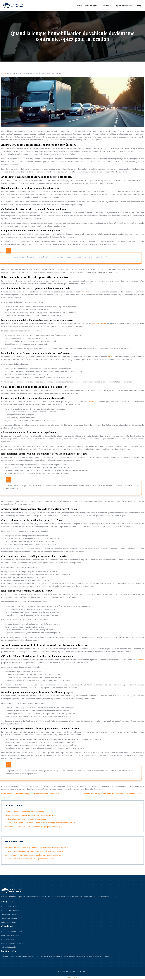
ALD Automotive (99, 323)
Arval (110, 356)
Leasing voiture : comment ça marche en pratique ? (26, 819)
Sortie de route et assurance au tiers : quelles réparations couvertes (33, 855)
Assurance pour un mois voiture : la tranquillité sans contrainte (30, 859)
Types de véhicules (124, 5)
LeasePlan (93, 401)
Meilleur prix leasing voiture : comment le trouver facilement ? (30, 815)
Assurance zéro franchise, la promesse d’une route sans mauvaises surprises (36, 847)
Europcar (140, 659)
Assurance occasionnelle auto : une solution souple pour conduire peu (34, 826)
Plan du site (72, 977)
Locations (107, 5)
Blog (139, 5)
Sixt (83, 292)
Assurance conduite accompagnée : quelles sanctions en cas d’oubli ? (32, 793)
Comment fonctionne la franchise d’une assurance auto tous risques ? (34, 851)
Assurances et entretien (87, 5)
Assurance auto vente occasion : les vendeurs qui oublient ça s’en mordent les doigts (40, 823)
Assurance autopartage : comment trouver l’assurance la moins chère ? (112, 793)
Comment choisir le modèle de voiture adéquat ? (25, 811)
